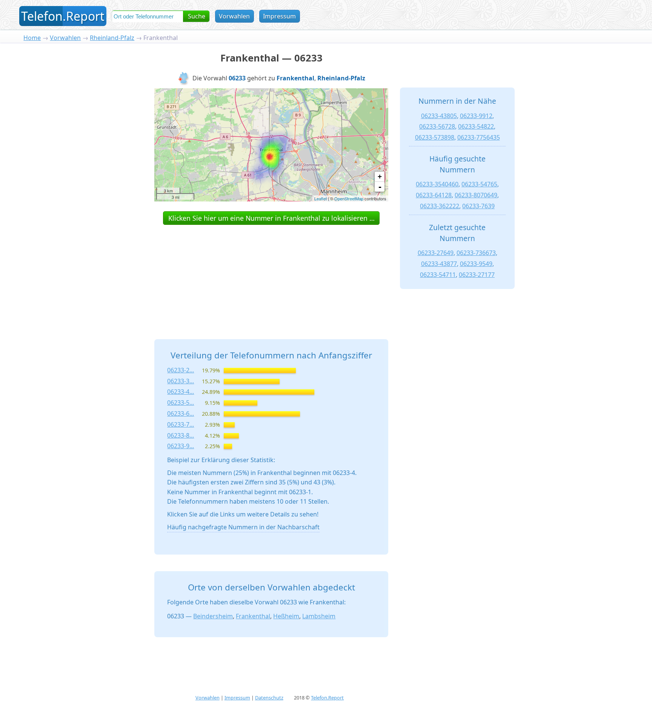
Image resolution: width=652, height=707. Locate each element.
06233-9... (180, 446)
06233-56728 (437, 126)
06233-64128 (434, 195)
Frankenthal (253, 616)
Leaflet (320, 198)
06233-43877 (439, 264)
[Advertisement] (271, 273)
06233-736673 (476, 253)
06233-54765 (479, 184)
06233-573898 (434, 137)
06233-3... (180, 381)
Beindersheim (213, 616)
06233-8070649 (476, 195)
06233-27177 (477, 275)
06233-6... (180, 413)
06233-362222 (439, 206)
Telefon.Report (327, 697)
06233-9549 (476, 264)
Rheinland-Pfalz (112, 38)
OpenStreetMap (348, 198)
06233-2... (180, 370)
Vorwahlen (234, 16)
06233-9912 (476, 116)
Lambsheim (318, 616)
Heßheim (286, 616)
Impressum (279, 16)
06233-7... (180, 424)
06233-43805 (439, 116)
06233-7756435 (478, 137)
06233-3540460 (437, 184)
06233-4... (180, 391)
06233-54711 (438, 275)
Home (32, 38)
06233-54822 (476, 126)
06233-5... (180, 402)
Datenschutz (269, 697)
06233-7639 (478, 206)
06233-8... (180, 435)
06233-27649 (436, 253)
